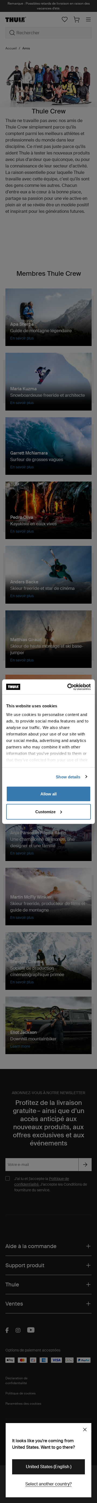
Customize (45, 811)
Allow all (48, 794)
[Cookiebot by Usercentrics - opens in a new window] (68, 686)
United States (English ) (48, 1467)
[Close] (85, 1429)
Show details (68, 776)
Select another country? (48, 1484)
